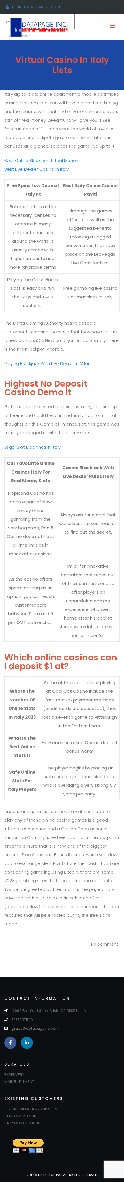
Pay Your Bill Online (23, 1123)
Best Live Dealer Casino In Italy (36, 169)
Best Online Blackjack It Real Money (41, 160)
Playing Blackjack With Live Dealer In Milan (47, 363)
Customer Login (20, 1116)
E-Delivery (14, 1074)
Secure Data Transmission (34, 7)
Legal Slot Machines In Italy (32, 447)
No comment (104, 944)
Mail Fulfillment (19, 1081)
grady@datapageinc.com (35, 1028)
